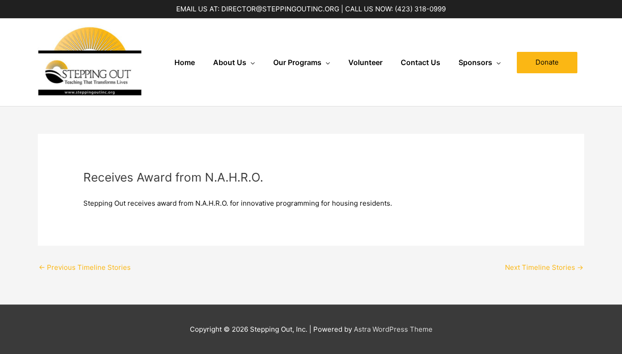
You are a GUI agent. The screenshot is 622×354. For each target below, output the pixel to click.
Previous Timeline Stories (85, 267)
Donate (547, 62)
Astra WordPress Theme (393, 329)
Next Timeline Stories (544, 267)
